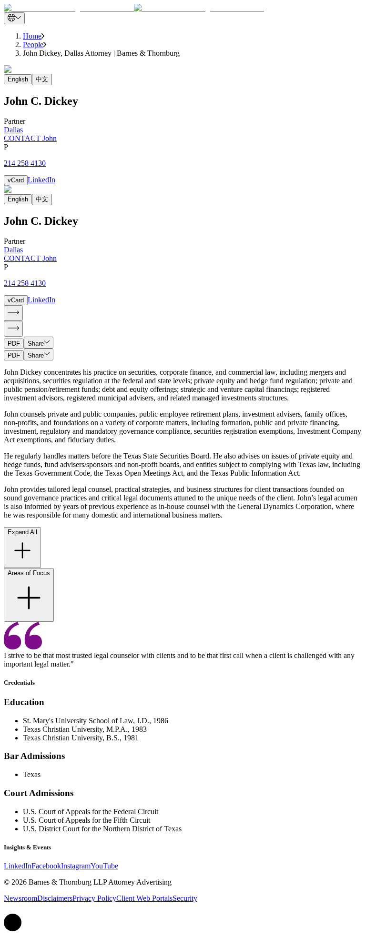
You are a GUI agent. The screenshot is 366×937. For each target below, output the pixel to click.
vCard (16, 180)
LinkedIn (41, 180)
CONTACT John (30, 138)
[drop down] (14, 18)
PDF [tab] (14, 343)
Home (32, 36)
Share (36, 343)
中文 (42, 79)
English (18, 79)
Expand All (22, 532)
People (33, 44)
